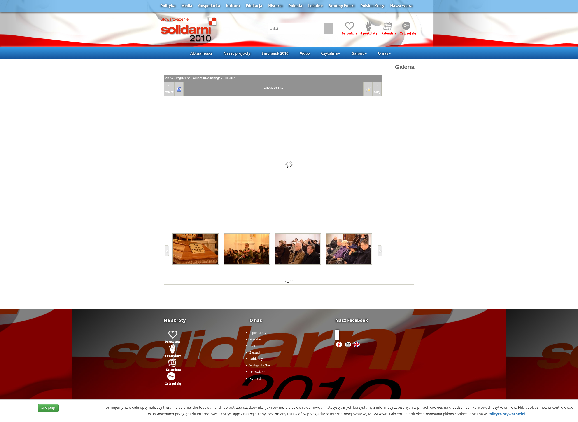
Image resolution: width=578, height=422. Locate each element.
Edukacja (254, 5)
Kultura (233, 5)
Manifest (256, 339)
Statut (254, 346)
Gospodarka (209, 5)
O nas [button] (383, 53)
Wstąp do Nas (259, 365)
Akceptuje (48, 408)
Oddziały (256, 358)
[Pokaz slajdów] (179, 89)
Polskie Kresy (372, 5)
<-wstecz (169, 89)
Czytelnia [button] (329, 53)
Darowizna (257, 372)
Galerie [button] (358, 53)
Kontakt (255, 378)
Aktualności (201, 53)
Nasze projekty (237, 53)
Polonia (295, 5)
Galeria (404, 67)
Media (186, 5)
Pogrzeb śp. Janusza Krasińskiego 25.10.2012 (205, 78)
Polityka (168, 5)
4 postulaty (257, 333)
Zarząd (254, 352)
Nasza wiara (401, 5)
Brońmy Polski (342, 5)
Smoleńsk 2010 (275, 53)
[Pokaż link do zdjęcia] (368, 89)
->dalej (377, 89)
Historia (275, 5)
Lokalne (315, 5)
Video (305, 53)
